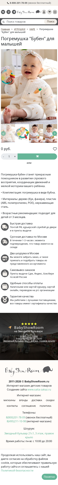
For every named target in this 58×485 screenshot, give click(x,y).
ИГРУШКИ (19, 29)
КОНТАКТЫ (12, 405)
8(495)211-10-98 (17, 421)
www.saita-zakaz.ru (39, 389)
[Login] (44, 12)
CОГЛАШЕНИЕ (29, 405)
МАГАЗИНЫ (9, 400)
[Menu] (55, 12)
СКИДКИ (50, 400)
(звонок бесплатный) (30, 2)
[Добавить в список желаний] (55, 149)
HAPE (32, 29)
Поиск (50, 21)
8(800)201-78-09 (16, 417)
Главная (5, 29)
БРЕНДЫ (23, 400)
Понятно (49, 477)
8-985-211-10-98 (29, 336)
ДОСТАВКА (37, 400)
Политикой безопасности (17, 470)
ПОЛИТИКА (45, 405)
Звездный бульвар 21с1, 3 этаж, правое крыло (29, 340)
